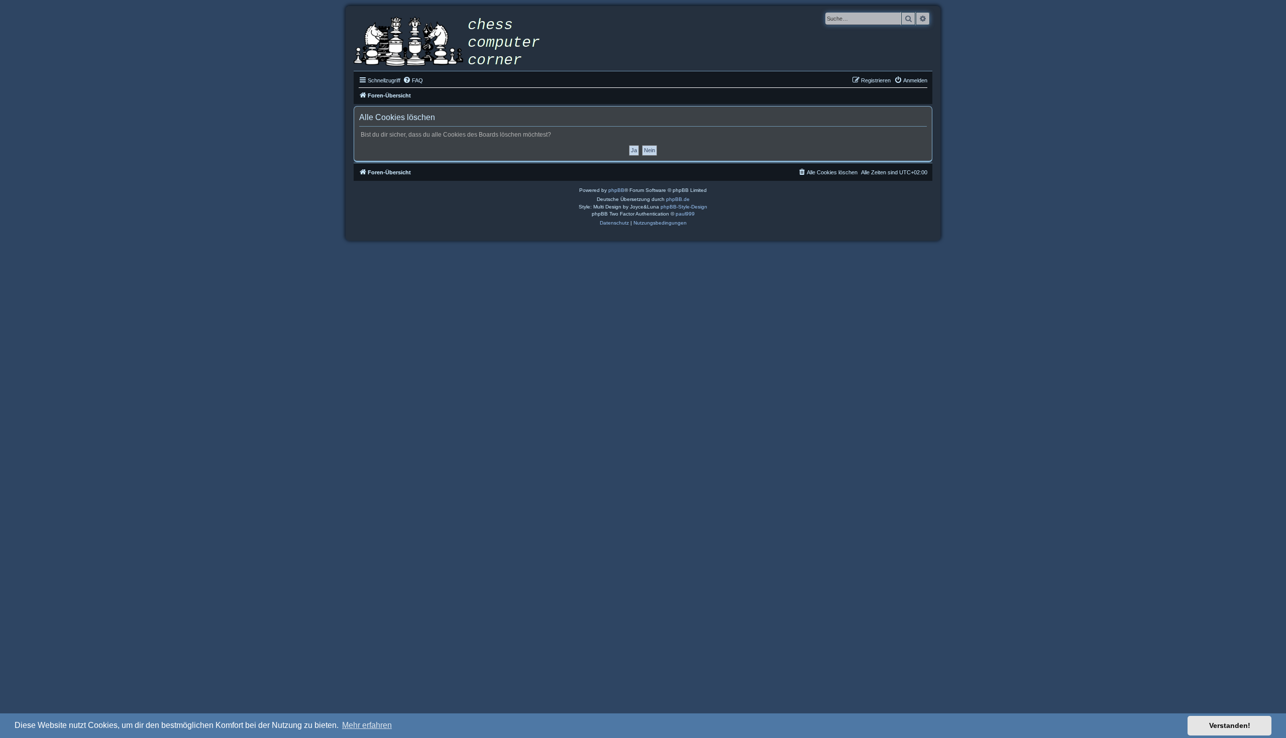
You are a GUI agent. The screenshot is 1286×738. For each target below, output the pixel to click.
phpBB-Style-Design (684, 206)
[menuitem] (413, 80)
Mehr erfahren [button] (367, 725)
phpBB (616, 190)
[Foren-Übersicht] (454, 42)
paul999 (685, 214)
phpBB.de (678, 199)
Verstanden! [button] (1229, 725)
